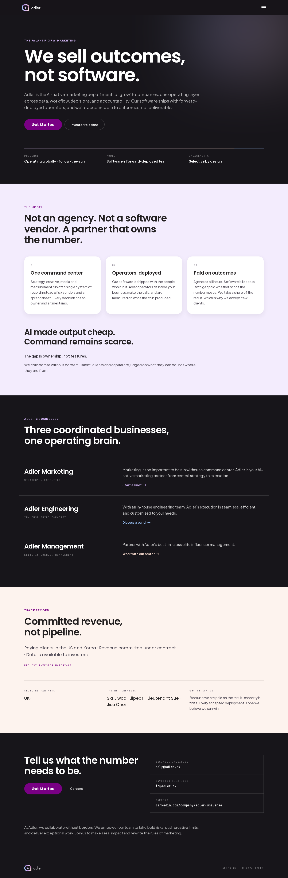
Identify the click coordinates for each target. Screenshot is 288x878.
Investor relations (84, 125)
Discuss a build (136, 522)
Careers (76, 788)
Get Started (43, 124)
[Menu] (263, 7)
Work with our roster (141, 554)
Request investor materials (48, 665)
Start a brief (134, 485)
